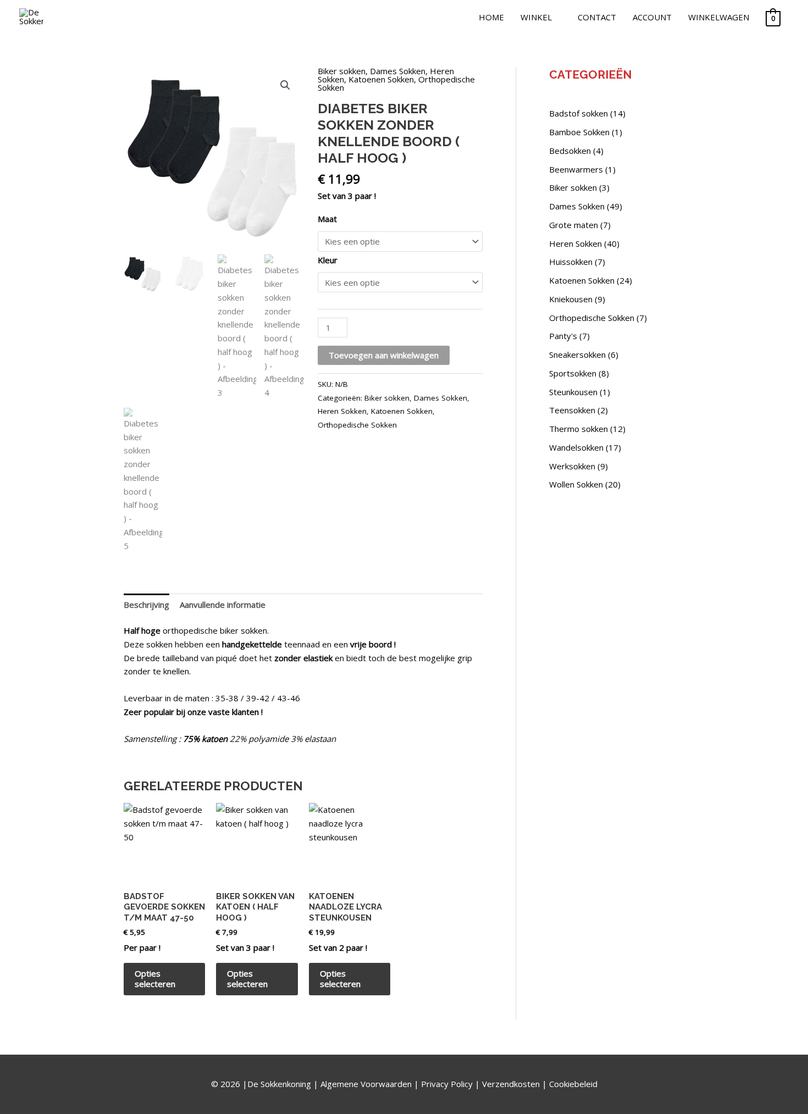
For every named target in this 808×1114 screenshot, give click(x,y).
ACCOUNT (652, 17)
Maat (327, 218)
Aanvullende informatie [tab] (222, 604)
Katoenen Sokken (381, 79)
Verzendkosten (511, 1083)
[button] (285, 85)
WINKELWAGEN (718, 17)
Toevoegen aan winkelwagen (384, 355)
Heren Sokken (342, 411)
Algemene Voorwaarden (366, 1083)
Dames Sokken (397, 70)
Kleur (327, 259)
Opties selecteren (155, 979)
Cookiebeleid (573, 1083)
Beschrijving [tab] (146, 604)
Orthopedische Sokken (357, 425)
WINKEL (536, 17)
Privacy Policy (447, 1083)
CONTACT (597, 17)
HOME (491, 17)
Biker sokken (342, 70)
